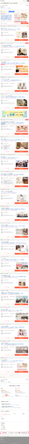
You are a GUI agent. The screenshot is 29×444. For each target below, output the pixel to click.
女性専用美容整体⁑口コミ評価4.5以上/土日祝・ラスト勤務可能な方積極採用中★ (12, 122)
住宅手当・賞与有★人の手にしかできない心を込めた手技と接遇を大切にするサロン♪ (13, 139)
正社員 (5, 407)
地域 (5, 413)
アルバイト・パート (10, 407)
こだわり (14, 413)
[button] (14, 31)
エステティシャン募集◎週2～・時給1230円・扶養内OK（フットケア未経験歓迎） (13, 259)
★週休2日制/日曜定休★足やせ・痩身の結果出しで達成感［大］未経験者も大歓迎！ (13, 327)
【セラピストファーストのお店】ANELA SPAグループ (9, 192)
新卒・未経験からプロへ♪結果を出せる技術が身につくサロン (9, 157)
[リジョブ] (2, 0)
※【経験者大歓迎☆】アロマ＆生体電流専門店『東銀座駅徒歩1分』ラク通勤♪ (12, 293)
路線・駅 (23, 413)
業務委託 (15, 407)
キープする (8, 151)
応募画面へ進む (21, 151)
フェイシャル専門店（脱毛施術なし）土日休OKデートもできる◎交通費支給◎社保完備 (13, 276)
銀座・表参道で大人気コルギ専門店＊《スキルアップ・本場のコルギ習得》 (11, 310)
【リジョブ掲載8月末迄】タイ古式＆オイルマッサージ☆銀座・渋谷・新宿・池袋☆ (13, 46)
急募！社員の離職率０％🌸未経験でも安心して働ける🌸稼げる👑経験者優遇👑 (12, 174)
